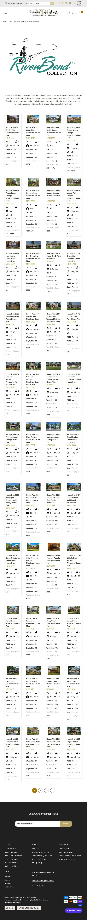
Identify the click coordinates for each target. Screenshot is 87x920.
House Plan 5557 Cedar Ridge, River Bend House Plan (53, 131)
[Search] (73, 13)
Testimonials (9, 887)
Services (8, 883)
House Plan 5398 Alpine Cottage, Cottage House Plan (12, 438)
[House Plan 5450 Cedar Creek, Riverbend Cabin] (33, 305)
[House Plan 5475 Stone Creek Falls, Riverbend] (53, 245)
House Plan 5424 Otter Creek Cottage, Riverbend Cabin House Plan (32, 379)
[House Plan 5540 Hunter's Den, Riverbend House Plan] (33, 182)
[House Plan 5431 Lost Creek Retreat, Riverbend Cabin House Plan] (13, 366)
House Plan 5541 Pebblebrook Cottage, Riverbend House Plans (12, 196)
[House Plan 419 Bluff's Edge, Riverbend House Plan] (13, 119)
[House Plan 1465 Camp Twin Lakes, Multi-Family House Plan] (13, 547)
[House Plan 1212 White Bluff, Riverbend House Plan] (33, 119)
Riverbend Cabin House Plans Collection (26, 21)
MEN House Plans (11, 859)
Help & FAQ (36, 849)
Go (52, 3)
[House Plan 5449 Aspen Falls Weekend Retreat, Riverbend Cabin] (53, 305)
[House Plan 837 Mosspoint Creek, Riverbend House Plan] (33, 731)
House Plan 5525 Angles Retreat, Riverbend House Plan (53, 194)
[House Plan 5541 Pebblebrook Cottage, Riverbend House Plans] (13, 182)
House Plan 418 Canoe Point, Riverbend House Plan (74, 622)
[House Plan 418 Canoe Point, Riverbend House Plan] (74, 610)
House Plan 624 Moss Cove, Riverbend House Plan (74, 682)
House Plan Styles (11, 852)
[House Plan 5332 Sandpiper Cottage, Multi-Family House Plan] (13, 487)
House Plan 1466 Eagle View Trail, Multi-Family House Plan (53, 499)
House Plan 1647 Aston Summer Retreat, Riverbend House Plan (33, 560)
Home (4, 21)
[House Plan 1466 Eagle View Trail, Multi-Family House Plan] (53, 487)
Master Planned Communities (70, 856)
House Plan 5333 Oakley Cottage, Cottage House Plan (53, 438)
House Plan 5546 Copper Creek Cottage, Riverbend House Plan (74, 133)
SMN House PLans (12, 866)
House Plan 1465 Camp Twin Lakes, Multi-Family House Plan (13, 559)
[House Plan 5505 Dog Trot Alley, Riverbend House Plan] (33, 245)
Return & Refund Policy (40, 852)
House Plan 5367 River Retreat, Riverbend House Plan (33, 438)
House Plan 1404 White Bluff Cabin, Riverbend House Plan (53, 743)
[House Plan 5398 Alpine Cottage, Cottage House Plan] (13, 426)
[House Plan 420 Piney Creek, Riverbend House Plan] (53, 610)
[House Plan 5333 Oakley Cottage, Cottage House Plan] (53, 426)
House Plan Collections (13, 856)
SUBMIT (66, 824)
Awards (7, 880)
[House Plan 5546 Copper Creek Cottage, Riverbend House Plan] (74, 119)
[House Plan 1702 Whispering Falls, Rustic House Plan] (13, 305)
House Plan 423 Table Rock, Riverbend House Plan (12, 622)
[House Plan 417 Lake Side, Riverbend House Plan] (13, 670)
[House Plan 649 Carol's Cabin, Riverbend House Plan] (53, 670)
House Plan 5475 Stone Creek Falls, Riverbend (53, 256)
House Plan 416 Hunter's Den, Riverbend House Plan (33, 682)
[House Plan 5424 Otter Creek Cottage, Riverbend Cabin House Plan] (33, 366)
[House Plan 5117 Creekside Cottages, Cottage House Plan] (74, 366)
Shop (10, 21)
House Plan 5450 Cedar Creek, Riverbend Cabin (32, 316)
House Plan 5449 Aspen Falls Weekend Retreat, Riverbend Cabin (53, 318)
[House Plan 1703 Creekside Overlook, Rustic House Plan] (74, 245)
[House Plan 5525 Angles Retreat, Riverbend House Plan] (53, 182)
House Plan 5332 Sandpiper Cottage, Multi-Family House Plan (12, 500)
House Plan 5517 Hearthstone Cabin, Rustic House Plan (12, 257)
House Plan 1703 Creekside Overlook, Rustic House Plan (73, 257)
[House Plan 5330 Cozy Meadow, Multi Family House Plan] (74, 426)
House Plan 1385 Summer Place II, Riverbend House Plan (53, 559)
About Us (8, 876)
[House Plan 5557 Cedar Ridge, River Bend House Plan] (53, 119)
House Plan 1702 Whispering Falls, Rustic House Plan (12, 318)
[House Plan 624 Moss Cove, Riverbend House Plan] (74, 670)
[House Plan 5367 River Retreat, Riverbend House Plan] (33, 426)
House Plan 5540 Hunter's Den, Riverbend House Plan (33, 194)
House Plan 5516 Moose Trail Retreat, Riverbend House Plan (74, 196)
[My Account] (76, 13)
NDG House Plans (11, 863)
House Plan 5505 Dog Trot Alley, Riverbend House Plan (33, 257)
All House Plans (10, 849)
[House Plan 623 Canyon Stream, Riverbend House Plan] (13, 731)
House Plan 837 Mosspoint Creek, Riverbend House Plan (33, 743)
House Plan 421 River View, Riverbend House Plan (33, 622)
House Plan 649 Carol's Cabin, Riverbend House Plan (53, 682)
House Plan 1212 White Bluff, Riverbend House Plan (33, 131)
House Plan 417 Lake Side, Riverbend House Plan (12, 682)
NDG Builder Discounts (67, 859)
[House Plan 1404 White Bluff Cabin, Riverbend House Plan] (53, 731)
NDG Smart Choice (39, 859)
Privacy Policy (37, 863)
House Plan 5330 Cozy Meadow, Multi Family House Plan (73, 438)
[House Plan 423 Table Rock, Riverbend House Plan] (13, 610)
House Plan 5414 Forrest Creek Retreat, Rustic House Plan (53, 378)
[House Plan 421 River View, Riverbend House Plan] (33, 610)
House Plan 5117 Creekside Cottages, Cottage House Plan (74, 378)
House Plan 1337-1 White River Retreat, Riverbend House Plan (74, 560)
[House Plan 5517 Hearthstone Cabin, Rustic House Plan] (13, 245)
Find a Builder (64, 849)
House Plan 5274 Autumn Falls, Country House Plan (32, 499)
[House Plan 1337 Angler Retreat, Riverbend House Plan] (74, 731)
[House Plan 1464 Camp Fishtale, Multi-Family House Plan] (74, 487)
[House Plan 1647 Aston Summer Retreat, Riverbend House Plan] (33, 547)
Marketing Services (66, 852)
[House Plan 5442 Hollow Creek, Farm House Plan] (74, 305)
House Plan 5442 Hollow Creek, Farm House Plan (73, 316)
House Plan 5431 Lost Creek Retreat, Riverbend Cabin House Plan (12, 379)
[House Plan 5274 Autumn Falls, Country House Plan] (33, 487)
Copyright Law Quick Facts (42, 856)
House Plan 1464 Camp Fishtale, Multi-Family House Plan (73, 499)
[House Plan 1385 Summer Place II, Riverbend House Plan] (53, 547)
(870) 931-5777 (79, 3)
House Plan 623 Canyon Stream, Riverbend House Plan (12, 743)
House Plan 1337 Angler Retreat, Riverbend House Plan (74, 743)
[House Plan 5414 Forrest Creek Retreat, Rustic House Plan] (53, 366)
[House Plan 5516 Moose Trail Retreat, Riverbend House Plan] (74, 182)
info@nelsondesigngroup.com (18, 3)
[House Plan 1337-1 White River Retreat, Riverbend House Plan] (74, 547)
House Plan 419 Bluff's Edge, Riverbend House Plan (12, 131)
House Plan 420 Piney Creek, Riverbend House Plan (53, 622)
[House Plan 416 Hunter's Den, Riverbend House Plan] (33, 670)
